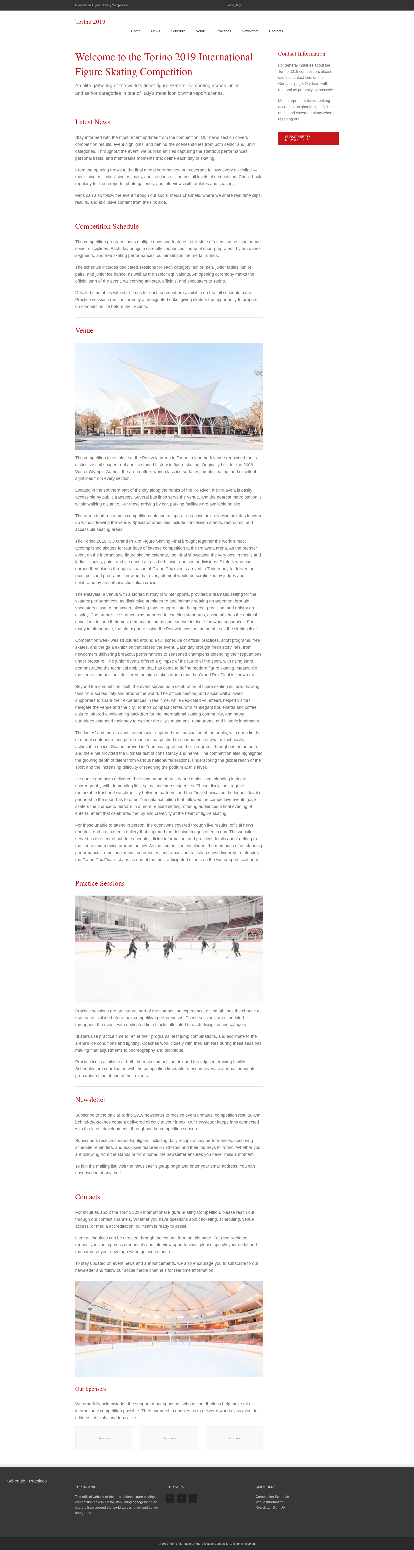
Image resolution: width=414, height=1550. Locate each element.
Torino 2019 (90, 21)
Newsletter (250, 31)
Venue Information (269, 1502)
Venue (201, 31)
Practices (223, 31)
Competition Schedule (272, 1497)
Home (136, 31)
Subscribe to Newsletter (297, 138)
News (155, 31)
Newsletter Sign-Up (270, 1507)
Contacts (276, 31)
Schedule (178, 31)
